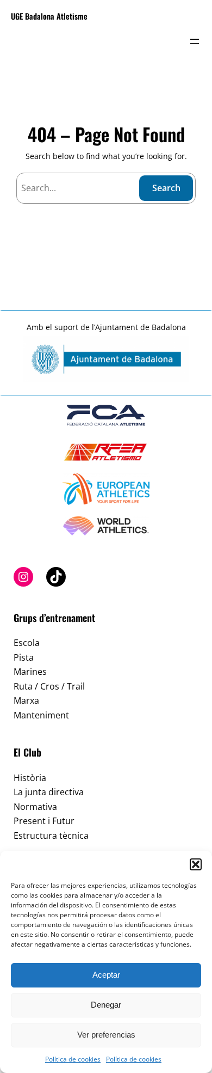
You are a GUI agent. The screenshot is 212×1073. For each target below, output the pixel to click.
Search (166, 188)
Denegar (106, 1004)
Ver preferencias (106, 1034)
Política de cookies (73, 1059)
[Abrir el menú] (194, 41)
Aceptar (106, 974)
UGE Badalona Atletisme (49, 16)
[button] (195, 864)
